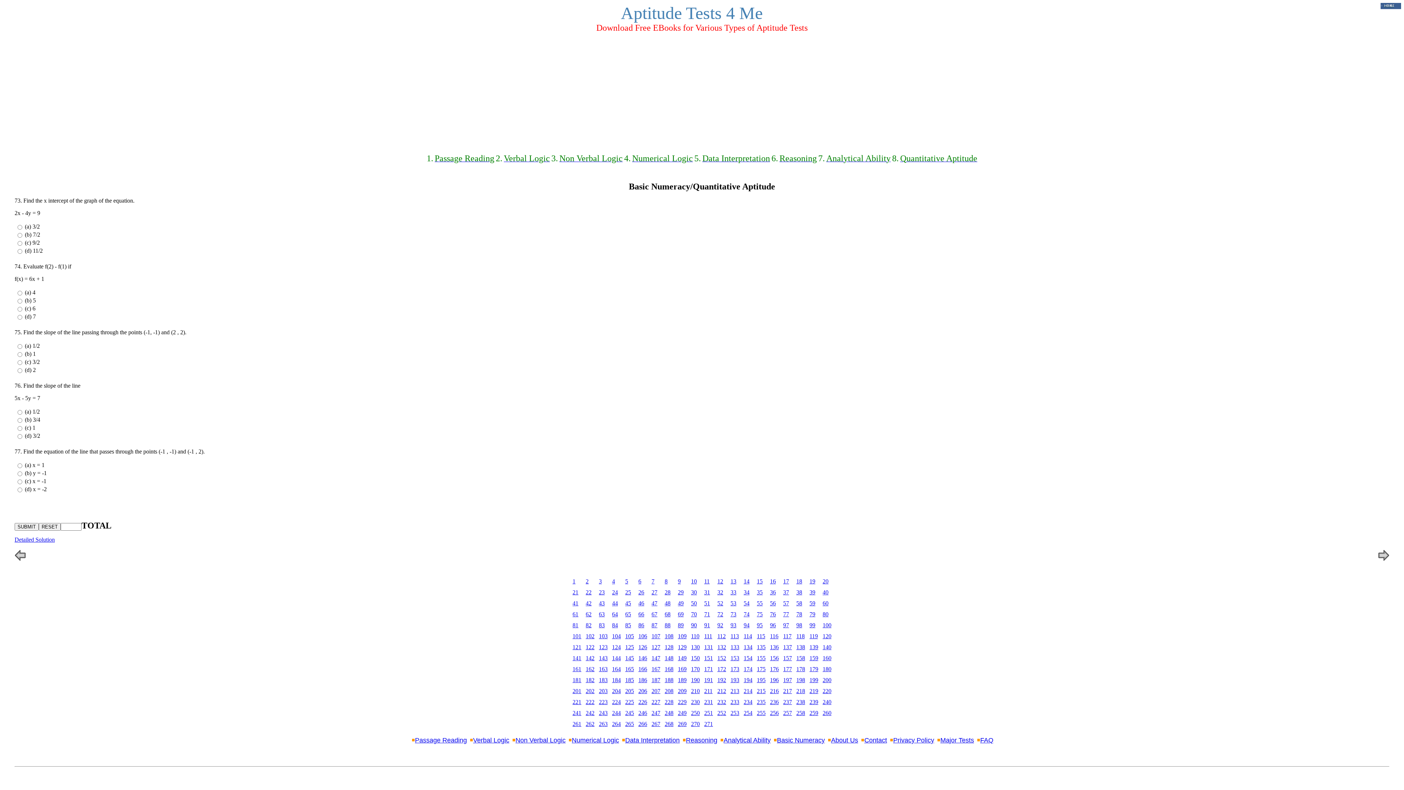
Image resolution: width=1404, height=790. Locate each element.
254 (748, 713)
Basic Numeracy (801, 740)
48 (668, 603)
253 (735, 713)
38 (799, 592)
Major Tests (957, 740)
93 (733, 625)
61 (575, 614)
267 (656, 724)
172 (721, 669)
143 (603, 658)
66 (641, 614)
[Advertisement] (702, 90)
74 (747, 614)
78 (799, 614)
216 (774, 691)
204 (616, 691)
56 (773, 603)
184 (616, 680)
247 (656, 713)
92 (720, 625)
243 (603, 713)
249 (682, 713)
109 (682, 636)
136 (774, 647)
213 (735, 691)
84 (615, 625)
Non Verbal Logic (541, 740)
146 (642, 658)
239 (813, 702)
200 (827, 680)
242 (590, 713)
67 (654, 614)
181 (577, 680)
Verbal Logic (491, 740)
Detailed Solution (35, 540)
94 (747, 625)
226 (642, 702)
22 (589, 592)
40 (826, 592)
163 (603, 669)
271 (708, 724)
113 (735, 636)
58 (799, 603)
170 (695, 669)
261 (577, 724)
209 (682, 691)
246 (642, 713)
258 (800, 713)
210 (695, 691)
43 (602, 603)
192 (721, 680)
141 (577, 658)
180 (827, 669)
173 (735, 669)
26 (641, 592)
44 (615, 603)
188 (669, 680)
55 (760, 603)
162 (590, 669)
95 (760, 625)
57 (786, 603)
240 (827, 702)
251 (708, 713)
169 (682, 669)
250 (695, 713)
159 (813, 658)
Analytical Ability (747, 740)
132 (721, 647)
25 (628, 592)
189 (682, 680)
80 (826, 614)
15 (760, 581)
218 (800, 691)
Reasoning (701, 740)
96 (773, 625)
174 (748, 669)
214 (748, 691)
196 (774, 680)
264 (616, 724)
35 (760, 592)
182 (590, 680)
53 (733, 603)
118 (800, 636)
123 (603, 647)
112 (721, 636)
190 (695, 680)
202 (590, 691)
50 (694, 603)
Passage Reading (441, 740)
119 (813, 636)
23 (602, 592)
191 (708, 680)
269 (682, 724)
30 (694, 592)
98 (799, 625)
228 (669, 702)
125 (629, 647)
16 (773, 581)
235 (761, 702)
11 (707, 581)
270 (695, 724)
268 (669, 724)
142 (590, 658)
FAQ (986, 740)
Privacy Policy (913, 740)
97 (786, 625)
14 (747, 581)
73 (733, 614)
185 (629, 680)
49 (681, 603)
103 (603, 636)
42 (589, 603)
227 (656, 702)
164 (616, 669)
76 (773, 614)
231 (708, 702)
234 (748, 702)
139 (813, 647)
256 (774, 713)
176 (774, 669)
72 (720, 614)
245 (629, 713)
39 (812, 592)
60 (826, 603)
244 (616, 713)
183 (603, 680)
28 (668, 592)
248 (669, 713)
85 (628, 625)
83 (602, 625)
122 (590, 647)
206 (642, 691)
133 (735, 647)
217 (787, 691)
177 (787, 669)
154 (748, 658)
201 (577, 691)
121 (577, 647)
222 (590, 702)
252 (721, 713)
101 (577, 636)
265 (629, 724)
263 (603, 724)
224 (616, 702)
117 (787, 636)
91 (707, 625)
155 (761, 658)
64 (615, 614)
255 (761, 713)
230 (695, 702)
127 (656, 647)
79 (812, 614)
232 (721, 702)
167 (656, 669)
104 (616, 636)
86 (641, 625)
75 (760, 614)
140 (827, 647)
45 (628, 603)
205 (629, 691)
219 (813, 691)
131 (708, 647)
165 (629, 669)
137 (787, 647)
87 (654, 625)
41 (575, 603)
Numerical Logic (595, 740)
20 (826, 581)
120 (827, 636)
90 (694, 625)
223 (603, 702)
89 (681, 625)
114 (748, 636)
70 (694, 614)
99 (812, 625)
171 (708, 669)
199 (813, 680)
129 (682, 647)
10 (694, 581)
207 (656, 691)
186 (642, 680)
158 (800, 658)
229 (682, 702)
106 (642, 636)
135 (761, 647)
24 (615, 592)
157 (787, 658)
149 (682, 658)
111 (708, 636)
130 (695, 647)
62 (589, 614)
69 (681, 614)
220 (827, 691)
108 (669, 636)
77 (786, 614)
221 (577, 702)
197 (787, 680)
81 (575, 625)
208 (669, 691)
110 (695, 636)
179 (813, 669)
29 (681, 592)
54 (747, 603)
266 (642, 724)
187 (656, 680)
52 (720, 603)
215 (761, 691)
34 (747, 592)
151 (708, 658)
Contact (875, 740)
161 (577, 669)
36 (773, 592)
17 (786, 581)
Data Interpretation (652, 740)
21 (575, 592)
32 (720, 592)
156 (774, 658)
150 (695, 658)
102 (590, 636)
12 (720, 581)
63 (602, 614)
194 (748, 680)
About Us (844, 740)
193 (735, 680)
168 (669, 669)
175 (761, 669)
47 (654, 603)
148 (669, 658)
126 (642, 647)
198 (800, 680)
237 (787, 702)
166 (642, 669)
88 (668, 625)
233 (735, 702)
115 (761, 636)
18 (799, 581)
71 (707, 614)
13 (733, 581)
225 (629, 702)
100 (827, 625)
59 (812, 603)
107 (656, 636)
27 (654, 592)
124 (616, 647)
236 (774, 702)
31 (707, 592)
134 (748, 647)
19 (812, 581)
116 (774, 636)
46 (641, 603)
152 (721, 658)
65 (628, 614)
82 (589, 625)
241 (577, 713)
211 (708, 691)
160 (827, 658)
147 (656, 658)
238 (800, 702)
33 (733, 592)
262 (590, 724)
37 (786, 592)
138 (800, 647)
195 (761, 680)
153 (735, 658)
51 (707, 603)
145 (629, 658)
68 (668, 614)
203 (603, 691)
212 (721, 691)
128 (669, 647)
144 (616, 658)
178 (800, 669)
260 (827, 713)
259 (813, 713)
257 (787, 713)
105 (629, 636)
